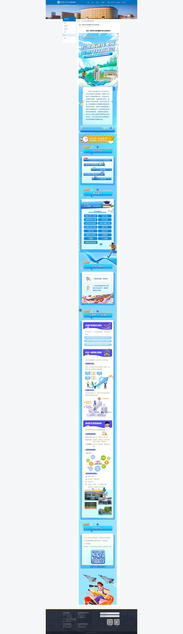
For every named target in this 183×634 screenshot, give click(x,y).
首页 (79, 20)
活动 (65, 35)
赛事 (65, 38)
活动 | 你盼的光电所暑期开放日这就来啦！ (89, 20)
